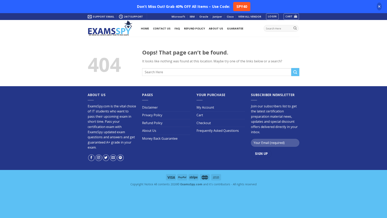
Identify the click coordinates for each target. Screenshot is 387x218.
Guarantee (235, 28)
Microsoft (178, 16)
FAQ (177, 28)
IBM (192, 16)
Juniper (217, 16)
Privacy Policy (152, 115)
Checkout (204, 123)
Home (145, 28)
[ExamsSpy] (110, 28)
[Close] (379, 6)
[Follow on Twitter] (106, 157)
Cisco (230, 16)
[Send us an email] (113, 157)
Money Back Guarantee (160, 138)
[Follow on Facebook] (91, 157)
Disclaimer (150, 107)
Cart (200, 115)
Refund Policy (194, 28)
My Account (205, 107)
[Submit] (295, 28)
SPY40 (241, 6)
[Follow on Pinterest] (120, 157)
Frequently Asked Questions (218, 130)
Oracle (203, 16)
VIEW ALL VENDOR (249, 16)
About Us (216, 28)
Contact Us (162, 28)
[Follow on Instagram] (98, 157)
